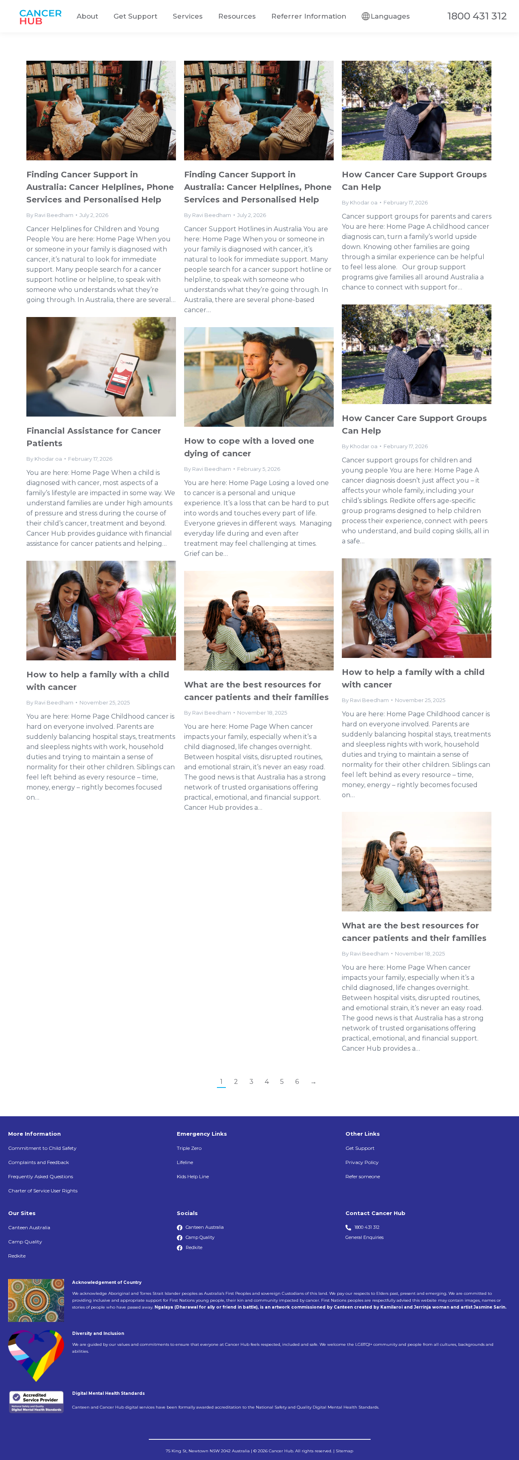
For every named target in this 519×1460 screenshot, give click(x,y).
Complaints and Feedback (38, 1162)
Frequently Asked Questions (40, 1176)
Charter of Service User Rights (42, 1191)
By (49, 215)
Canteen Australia (29, 1227)
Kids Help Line (193, 1176)
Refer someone (362, 1176)
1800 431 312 (477, 16)
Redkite (17, 1256)
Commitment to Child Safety (42, 1148)
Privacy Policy (362, 1162)
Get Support (360, 1148)
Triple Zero (189, 1148)
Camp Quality (25, 1242)
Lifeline (185, 1162)
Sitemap (344, 1451)
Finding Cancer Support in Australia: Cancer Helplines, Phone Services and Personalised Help (100, 187)
